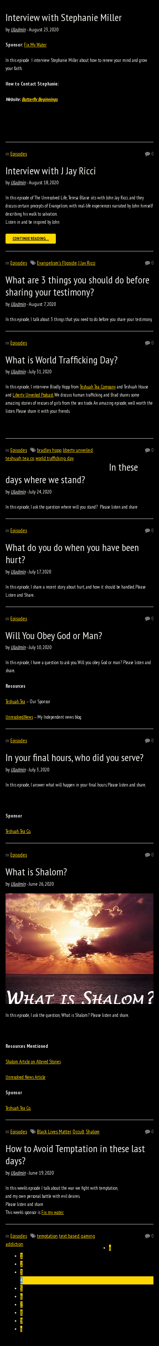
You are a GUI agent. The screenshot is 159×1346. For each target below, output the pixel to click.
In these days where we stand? (72, 473)
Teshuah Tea (15, 701)
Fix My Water (35, 45)
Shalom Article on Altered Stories (33, 1062)
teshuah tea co (20, 458)
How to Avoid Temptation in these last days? (75, 1154)
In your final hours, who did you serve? (74, 757)
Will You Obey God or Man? (54, 635)
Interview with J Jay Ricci (51, 170)
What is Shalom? (36, 871)
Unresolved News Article (25, 1077)
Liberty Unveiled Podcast (33, 395)
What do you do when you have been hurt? (72, 553)
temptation (47, 1235)
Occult (78, 1131)
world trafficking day (54, 458)
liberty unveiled (78, 450)
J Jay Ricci (86, 262)
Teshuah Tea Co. (18, 831)
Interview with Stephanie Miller (64, 17)
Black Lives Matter (54, 1131)
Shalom (92, 1131)
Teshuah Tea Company (98, 387)
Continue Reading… (31, 238)
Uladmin (18, 29)
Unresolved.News (19, 717)
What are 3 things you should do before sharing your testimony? (77, 286)
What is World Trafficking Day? (62, 359)
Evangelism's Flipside (57, 262)
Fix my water (52, 1212)
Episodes (18, 153)
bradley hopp (49, 450)
